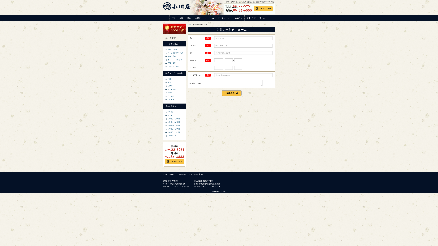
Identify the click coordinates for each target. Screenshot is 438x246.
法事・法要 (172, 56)
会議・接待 (172, 63)
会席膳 (198, 18)
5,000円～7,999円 (174, 132)
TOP (173, 18)
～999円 (170, 115)
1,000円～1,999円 (174, 119)
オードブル (209, 18)
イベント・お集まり (175, 60)
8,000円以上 (172, 136)
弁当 (181, 18)
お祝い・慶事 (172, 49)
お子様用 (171, 96)
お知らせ (238, 18)
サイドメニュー (224, 18)
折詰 (189, 18)
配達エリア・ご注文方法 (257, 18)
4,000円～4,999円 (174, 129)
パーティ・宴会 (173, 66)
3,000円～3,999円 (174, 125)
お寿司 (170, 92)
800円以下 (171, 112)
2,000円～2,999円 (174, 122)
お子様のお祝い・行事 (176, 53)
